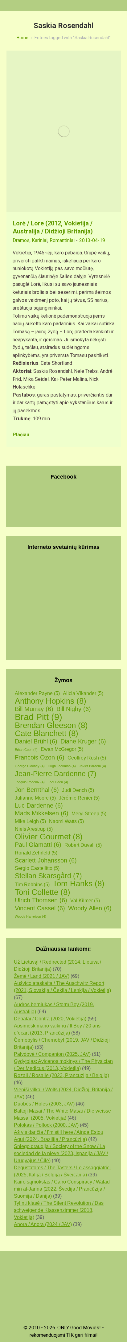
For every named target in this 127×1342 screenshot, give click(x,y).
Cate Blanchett (46, 733)
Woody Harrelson (30, 916)
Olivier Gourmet (49, 836)
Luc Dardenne (39, 805)
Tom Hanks (78, 883)
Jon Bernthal (37, 789)
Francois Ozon (39, 757)
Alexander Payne (37, 693)
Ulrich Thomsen (41, 900)
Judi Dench (78, 790)
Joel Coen (58, 782)
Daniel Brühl (36, 741)
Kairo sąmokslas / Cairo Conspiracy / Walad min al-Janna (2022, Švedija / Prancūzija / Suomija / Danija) (62, 1189)
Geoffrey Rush (87, 757)
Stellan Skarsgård (48, 875)
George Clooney (30, 766)
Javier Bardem (92, 766)
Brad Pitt (38, 716)
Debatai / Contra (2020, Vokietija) (50, 1018)
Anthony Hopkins (50, 701)
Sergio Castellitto (37, 868)
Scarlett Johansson (46, 860)
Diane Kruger (83, 741)
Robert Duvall (83, 845)
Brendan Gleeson (51, 725)
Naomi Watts (66, 821)
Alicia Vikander (83, 693)
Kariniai (39, 240)
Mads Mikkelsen (41, 813)
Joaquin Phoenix (30, 782)
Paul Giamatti (38, 844)
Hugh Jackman (62, 766)
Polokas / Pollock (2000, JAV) (46, 1125)
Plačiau (21, 435)
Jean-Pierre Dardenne (55, 773)
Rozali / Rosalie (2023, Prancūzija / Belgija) (61, 1075)
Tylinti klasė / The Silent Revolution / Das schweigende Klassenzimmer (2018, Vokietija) (59, 1210)
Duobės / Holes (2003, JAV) (44, 1103)
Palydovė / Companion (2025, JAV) (52, 1054)
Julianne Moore (35, 798)
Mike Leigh (30, 821)
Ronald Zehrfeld (36, 852)
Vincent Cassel (40, 908)
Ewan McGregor (62, 749)
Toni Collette (42, 892)
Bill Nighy (73, 709)
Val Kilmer (85, 900)
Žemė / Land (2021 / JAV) (41, 976)
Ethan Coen (26, 749)
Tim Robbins (32, 884)
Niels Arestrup (34, 829)
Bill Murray (34, 709)
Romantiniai (62, 240)
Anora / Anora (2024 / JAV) (43, 1224)
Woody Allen (90, 908)
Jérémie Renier (79, 798)
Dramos (21, 240)
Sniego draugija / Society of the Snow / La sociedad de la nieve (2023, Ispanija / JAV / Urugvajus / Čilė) (61, 1153)
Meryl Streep (89, 813)
